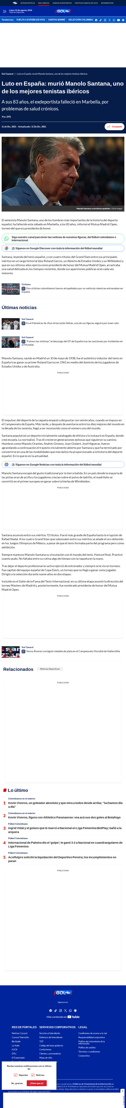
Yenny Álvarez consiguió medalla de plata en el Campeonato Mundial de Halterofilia (73, 651)
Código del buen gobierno (51, 1046)
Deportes (23, 1075)
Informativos (107, 3)
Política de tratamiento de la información (91, 1042)
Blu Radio (16, 1041)
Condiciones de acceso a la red (92, 1033)
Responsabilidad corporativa (91, 1037)
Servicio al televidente (49, 1033)
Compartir (117, 126)
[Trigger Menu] (4, 11)
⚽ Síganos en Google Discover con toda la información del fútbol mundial (57, 248)
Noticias (40, 1075)
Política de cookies (87, 1048)
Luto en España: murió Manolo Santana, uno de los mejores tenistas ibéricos (52, 74)
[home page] (15, 3)
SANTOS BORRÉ (56, 20)
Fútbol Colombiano (18, 824)
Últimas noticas (28, 3)
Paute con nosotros (48, 1062)
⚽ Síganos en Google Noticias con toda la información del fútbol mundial (56, 464)
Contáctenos (45, 1050)
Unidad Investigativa (62, 3)
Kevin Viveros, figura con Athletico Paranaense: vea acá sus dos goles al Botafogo (64, 817)
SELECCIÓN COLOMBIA (80, 20)
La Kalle (15, 1046)
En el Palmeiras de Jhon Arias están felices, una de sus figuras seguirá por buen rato (72, 323)
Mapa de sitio (45, 1058)
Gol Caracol (43, 3)
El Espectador (18, 1058)
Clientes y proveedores (50, 1054)
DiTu (14, 1054)
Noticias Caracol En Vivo (86, 3)
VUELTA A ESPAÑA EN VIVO (30, 20)
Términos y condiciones (89, 1052)
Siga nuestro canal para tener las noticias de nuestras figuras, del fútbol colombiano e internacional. (64, 238)
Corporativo (84, 1056)
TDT (41, 1041)
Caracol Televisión (20, 1037)
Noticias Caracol (19, 1033)
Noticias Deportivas (50, 669)
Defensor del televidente (51, 1037)
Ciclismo (26, 284)
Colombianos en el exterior (21, 798)
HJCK (14, 1050)
